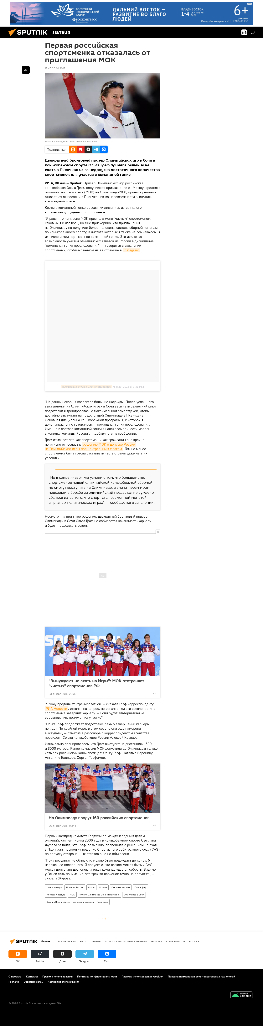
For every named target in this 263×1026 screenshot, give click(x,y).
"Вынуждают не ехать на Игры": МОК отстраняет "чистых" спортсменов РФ (96, 683)
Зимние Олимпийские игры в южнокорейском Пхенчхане (77, 901)
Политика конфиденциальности (97, 976)
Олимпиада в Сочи (134, 894)
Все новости (67, 941)
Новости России (75, 887)
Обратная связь (33, 981)
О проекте (14, 976)
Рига (83, 941)
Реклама (13, 981)
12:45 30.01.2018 (55, 68)
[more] (154, 693)
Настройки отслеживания (63, 981)
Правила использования (57, 976)
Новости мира (54, 887)
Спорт (91, 887)
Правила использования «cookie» (142, 976)
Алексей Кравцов (56, 894)
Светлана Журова (120, 887)
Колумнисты (175, 941)
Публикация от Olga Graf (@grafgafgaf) (86, 386)
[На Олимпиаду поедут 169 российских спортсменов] (102, 788)
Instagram (131, 250)
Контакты (32, 976)
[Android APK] (241, 995)
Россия (103, 887)
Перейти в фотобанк (88, 141)
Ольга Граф (140, 887)
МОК (72, 894)
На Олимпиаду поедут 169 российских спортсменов (99, 817)
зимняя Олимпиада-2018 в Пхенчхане (99, 894)
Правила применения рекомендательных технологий (201, 976)
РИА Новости (56, 708)
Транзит (156, 941)
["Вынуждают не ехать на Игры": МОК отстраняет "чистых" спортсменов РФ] (102, 651)
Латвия (95, 941)
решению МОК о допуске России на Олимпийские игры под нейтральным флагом (90, 446)
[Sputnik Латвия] (29, 37)
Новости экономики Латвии (126, 941)
